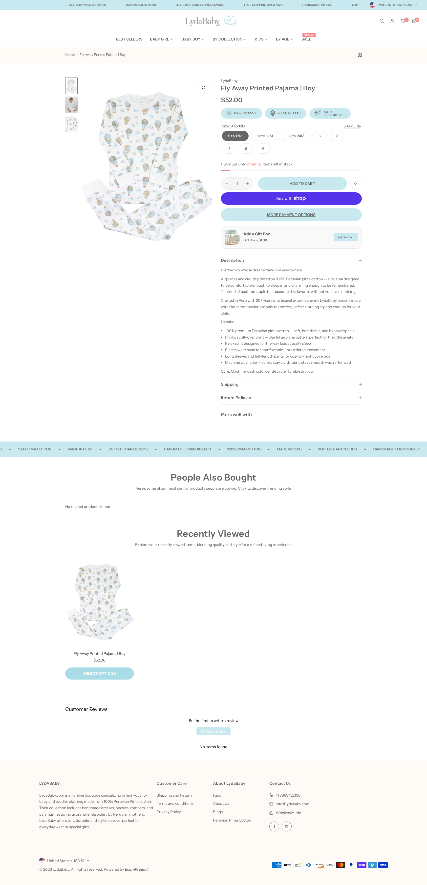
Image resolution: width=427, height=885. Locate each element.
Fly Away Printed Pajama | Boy (100, 653)
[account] (392, 21)
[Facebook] (274, 826)
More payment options (291, 214)
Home (70, 54)
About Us (221, 803)
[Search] (381, 21)
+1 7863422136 (288, 795)
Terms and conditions (175, 803)
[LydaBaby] (213, 21)
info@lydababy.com (292, 804)
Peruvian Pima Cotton (232, 820)
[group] (147, 166)
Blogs (218, 811)
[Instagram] (287, 826)
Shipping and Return (174, 795)
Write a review (213, 731)
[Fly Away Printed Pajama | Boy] (99, 601)
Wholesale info (288, 812)
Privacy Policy (169, 811)
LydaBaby (229, 80)
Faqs (217, 795)
